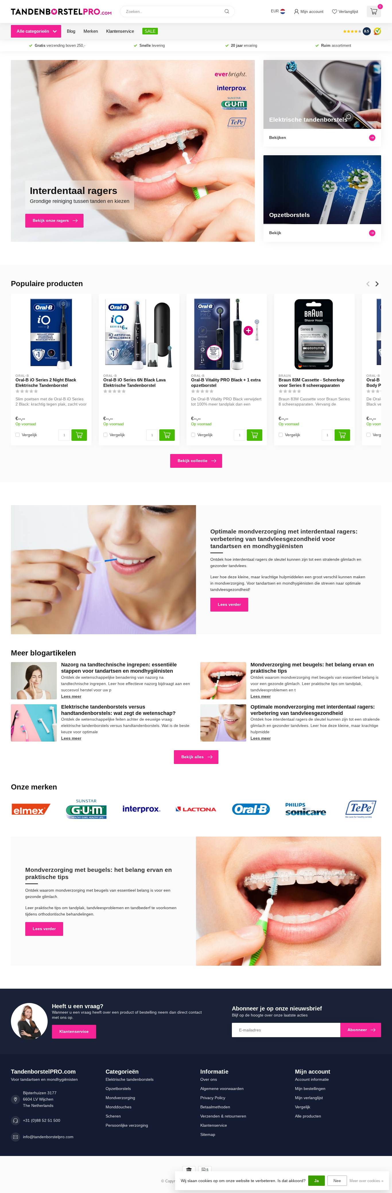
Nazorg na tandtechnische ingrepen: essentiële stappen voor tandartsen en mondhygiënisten (119, 668)
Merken (91, 31)
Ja (316, 1180)
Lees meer (71, 696)
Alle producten (308, 1116)
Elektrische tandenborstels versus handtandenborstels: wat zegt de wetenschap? (118, 710)
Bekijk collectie (192, 460)
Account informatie (312, 1079)
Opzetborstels (118, 1088)
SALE (150, 31)
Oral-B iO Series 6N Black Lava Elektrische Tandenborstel (134, 382)
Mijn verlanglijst (309, 1097)
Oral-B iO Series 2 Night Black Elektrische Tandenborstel (45, 382)
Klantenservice (120, 31)
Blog (71, 31)
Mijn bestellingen (310, 1088)
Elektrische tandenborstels (130, 1079)
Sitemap (207, 1134)
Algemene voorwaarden (222, 1088)
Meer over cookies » (366, 1181)
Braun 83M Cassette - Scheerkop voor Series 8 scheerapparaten (311, 382)
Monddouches (118, 1107)
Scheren (113, 1116)
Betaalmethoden (215, 1107)
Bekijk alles (192, 756)
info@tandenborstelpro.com (48, 1136)
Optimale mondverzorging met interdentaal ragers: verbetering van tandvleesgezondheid (313, 710)
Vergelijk (29, 435)
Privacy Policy (212, 1097)
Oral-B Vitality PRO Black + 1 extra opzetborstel (226, 382)
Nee (337, 1180)
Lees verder (229, 604)
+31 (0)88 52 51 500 (41, 1120)
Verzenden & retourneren (223, 1116)
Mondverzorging (120, 1097)
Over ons (208, 1079)
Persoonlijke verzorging (127, 1125)
